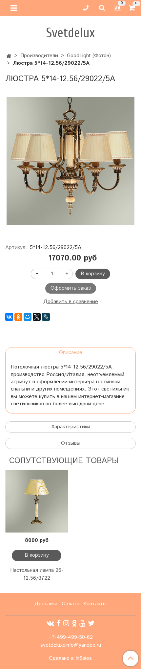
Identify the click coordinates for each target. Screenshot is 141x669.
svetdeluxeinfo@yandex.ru (70, 645)
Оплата (70, 604)
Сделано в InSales (70, 658)
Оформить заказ (70, 288)
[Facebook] (59, 623)
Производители (39, 55)
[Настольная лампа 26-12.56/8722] (36, 501)
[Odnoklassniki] (74, 623)
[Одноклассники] (18, 317)
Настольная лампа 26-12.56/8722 (36, 574)
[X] (37, 317)
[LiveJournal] (46, 317)
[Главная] (9, 56)
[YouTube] (82, 623)
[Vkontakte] (50, 623)
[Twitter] (91, 623)
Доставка (45, 604)
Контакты (95, 604)
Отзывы (70, 443)
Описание (70, 352)
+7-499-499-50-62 (70, 637)
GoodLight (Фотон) (89, 55)
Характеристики (70, 427)
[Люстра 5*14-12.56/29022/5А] (70, 161)
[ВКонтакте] (9, 317)
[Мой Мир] (27, 317)
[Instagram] (66, 623)
